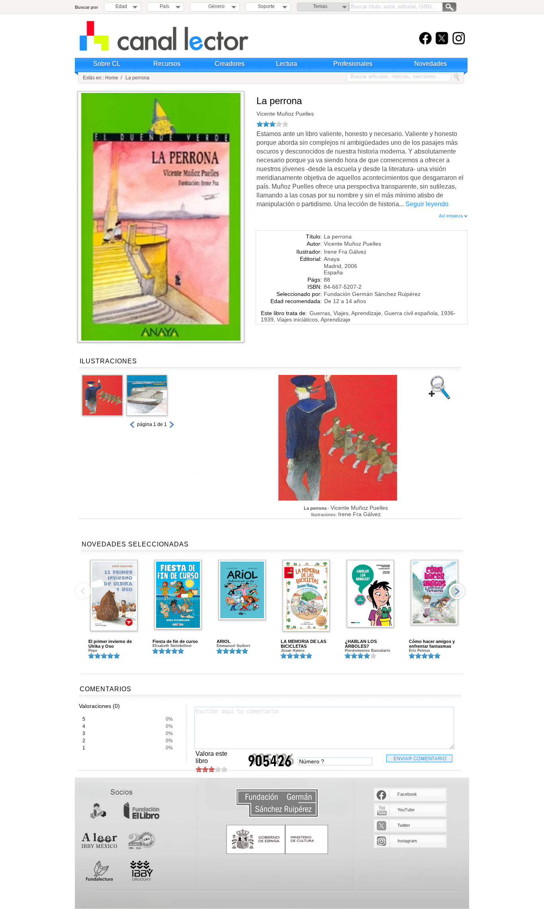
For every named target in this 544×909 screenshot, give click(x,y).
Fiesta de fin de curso (175, 641)
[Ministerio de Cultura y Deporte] (277, 839)
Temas (320, 6)
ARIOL (224, 641)
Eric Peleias (419, 651)
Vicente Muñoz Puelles (285, 113)
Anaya (332, 259)
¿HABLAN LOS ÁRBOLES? (361, 644)
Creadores (230, 63)
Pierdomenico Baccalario (367, 651)
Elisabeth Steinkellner (172, 646)
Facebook (407, 794)
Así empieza (451, 215)
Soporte (266, 6)
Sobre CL (106, 63)
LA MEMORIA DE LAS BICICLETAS (303, 644)
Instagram (407, 840)
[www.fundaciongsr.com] (277, 803)
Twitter (403, 825)
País (164, 6)
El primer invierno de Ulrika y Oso (110, 644)
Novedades (430, 63)
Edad (121, 6)
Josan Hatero (293, 651)
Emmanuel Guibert (233, 646)
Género (215, 6)
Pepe (92, 651)
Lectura (286, 63)
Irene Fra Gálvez (345, 251)
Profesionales (352, 63)
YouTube (406, 809)
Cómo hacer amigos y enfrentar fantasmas (432, 644)
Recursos (166, 63)
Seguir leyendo (426, 204)
